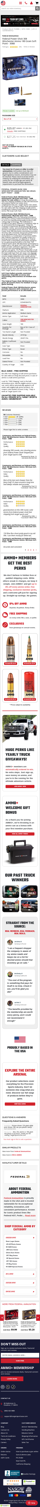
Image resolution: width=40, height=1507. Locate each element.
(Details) (10, 131)
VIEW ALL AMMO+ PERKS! (20, 834)
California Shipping (23, 1464)
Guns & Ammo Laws (23, 1455)
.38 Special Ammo (12, 1258)
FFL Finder (19, 1458)
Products (20, 3)
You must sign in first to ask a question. (17, 1139)
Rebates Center (27, 1433)
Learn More (12, 1379)
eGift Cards (5, 1458)
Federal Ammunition (25, 306)
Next (38, 1318)
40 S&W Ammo (11, 1247)
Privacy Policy (6, 1439)
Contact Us (5, 1430)
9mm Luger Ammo (12, 1241)
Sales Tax (25, 1442)
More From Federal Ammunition (19, 1304)
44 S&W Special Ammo (14, 1267)
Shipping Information (30, 1436)
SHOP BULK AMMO (20, 1104)
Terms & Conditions (8, 1436)
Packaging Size (8, 115)
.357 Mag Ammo (12, 1255)
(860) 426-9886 (26, 3)
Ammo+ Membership (29, 1427)
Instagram (3, 1387)
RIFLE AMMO (17, 1155)
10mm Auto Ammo (12, 1253)
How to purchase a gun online (27, 1451)
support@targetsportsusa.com (16, 1416)
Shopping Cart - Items (37, 3)
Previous (2, 1318)
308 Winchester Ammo (27, 320)
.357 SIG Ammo (11, 1261)
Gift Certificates (28, 1439)
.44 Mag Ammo (11, 1264)
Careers (3, 1442)
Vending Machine (28, 1430)
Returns (4, 1455)
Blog (2, 1427)
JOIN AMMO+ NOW (20, 786)
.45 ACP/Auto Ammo (13, 1244)
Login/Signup (31, 3)
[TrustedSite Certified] (29, 1482)
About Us (4, 1433)
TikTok (13, 1387)
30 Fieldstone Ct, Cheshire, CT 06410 (11, 1404)
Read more (30, 1215)
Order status (5, 1451)
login (4, 146)
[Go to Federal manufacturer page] (20, 1176)
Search (37, 8)
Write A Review (29, 47)
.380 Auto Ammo (12, 1250)
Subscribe (20, 1361)
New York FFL (21, 1461)
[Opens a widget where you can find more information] (32, 1503)
